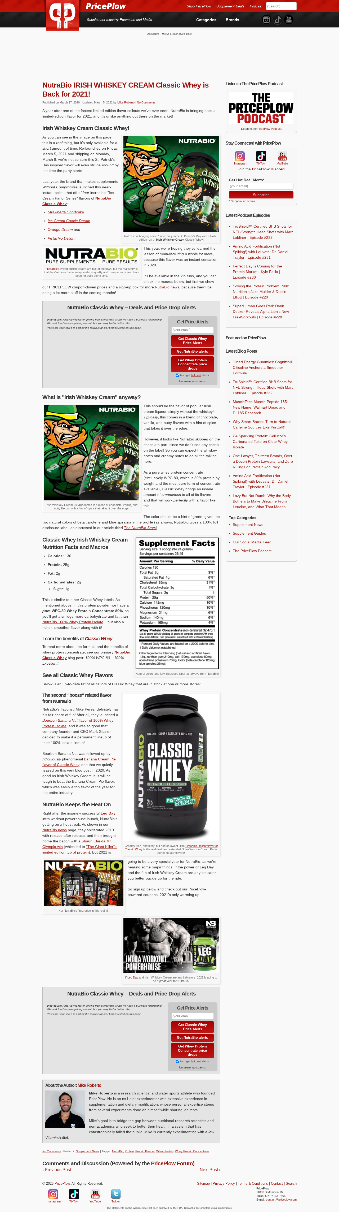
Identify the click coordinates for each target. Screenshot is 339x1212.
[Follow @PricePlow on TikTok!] (277, 20)
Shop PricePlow (199, 5)
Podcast (256, 5)
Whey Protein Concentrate (192, 1151)
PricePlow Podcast (269, 128)
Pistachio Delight (61, 238)
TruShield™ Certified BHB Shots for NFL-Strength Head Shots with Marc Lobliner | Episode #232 (263, 232)
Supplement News (87, 1151)
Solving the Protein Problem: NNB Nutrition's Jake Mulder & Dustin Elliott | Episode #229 (261, 291)
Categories (206, 20)
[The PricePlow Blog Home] (63, 16)
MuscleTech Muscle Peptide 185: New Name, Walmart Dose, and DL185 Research (260, 407)
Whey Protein (164, 1151)
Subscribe (261, 195)
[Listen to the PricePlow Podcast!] (261, 123)
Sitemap (203, 1183)
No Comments (146, 102)
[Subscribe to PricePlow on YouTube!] (288, 20)
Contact (277, 1183)
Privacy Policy (224, 1183)
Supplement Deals (230, 5)
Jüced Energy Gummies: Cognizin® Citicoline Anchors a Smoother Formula (262, 367)
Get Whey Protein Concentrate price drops (192, 364)
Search (291, 1183)
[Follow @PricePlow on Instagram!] (266, 20)
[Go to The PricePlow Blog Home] (84, 6)
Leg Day (132, 977)
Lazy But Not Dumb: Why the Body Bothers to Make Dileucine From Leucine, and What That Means (262, 501)
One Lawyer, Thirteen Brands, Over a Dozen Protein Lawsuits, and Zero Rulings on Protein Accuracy (263, 461)
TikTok (261, 156)
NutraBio (51, 268)
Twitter (116, 1194)
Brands (232, 20)
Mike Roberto (126, 102)
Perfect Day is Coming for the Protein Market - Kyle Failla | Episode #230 (257, 271)
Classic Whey (98, 638)
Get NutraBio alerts (192, 351)
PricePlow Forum (172, 1163)
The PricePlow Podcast (252, 551)
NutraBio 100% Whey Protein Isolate (72, 622)
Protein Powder (145, 1151)
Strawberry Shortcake (66, 212)
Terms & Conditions (253, 1183)
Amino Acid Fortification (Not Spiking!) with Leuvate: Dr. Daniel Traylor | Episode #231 (260, 251)
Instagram (239, 156)
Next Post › (210, 1169)
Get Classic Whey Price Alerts (192, 341)
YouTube (282, 156)
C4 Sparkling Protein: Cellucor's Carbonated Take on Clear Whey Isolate (260, 441)
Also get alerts (194, 375)
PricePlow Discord (268, 169)
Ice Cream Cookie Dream (69, 221)
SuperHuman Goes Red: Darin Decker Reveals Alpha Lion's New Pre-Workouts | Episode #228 (261, 311)
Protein (129, 1151)
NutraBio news (167, 287)
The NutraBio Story (140, 528)
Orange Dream (60, 229)
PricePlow (62, 1183)
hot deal (196, 375)
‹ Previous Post (56, 1169)
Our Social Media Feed (252, 542)
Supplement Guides (249, 533)
